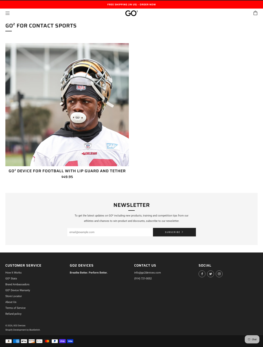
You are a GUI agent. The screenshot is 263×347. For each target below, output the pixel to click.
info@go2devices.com (147, 272)
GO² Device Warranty (17, 290)
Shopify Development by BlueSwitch (22, 330)
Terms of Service (15, 308)
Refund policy (13, 313)
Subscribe (172, 232)
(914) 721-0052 (143, 278)
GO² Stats (11, 278)
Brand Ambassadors (17, 284)
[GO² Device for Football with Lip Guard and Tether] (67, 104)
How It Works (13, 272)
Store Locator (13, 296)
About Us (10, 302)
